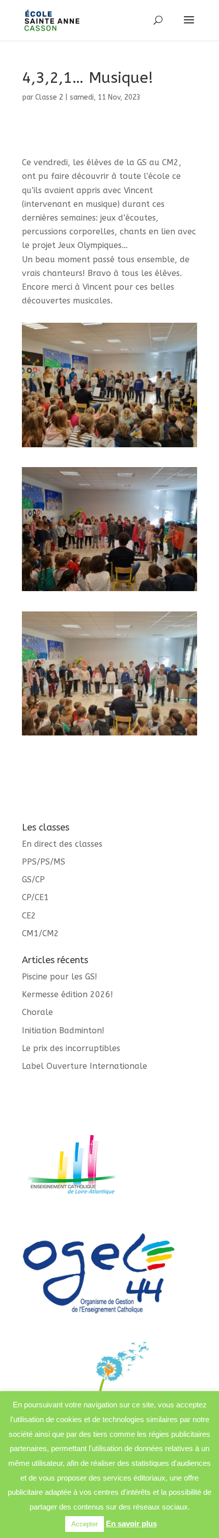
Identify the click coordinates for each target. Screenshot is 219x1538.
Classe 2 (49, 97)
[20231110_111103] (109, 735)
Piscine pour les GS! (59, 976)
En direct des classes (62, 844)
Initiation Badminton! (63, 1030)
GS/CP (33, 879)
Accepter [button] (84, 1524)
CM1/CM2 (40, 933)
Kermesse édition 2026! (67, 994)
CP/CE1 (35, 897)
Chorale (37, 1012)
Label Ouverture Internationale (84, 1066)
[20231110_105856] (109, 591)
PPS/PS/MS (43, 862)
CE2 (29, 915)
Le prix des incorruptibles (71, 1048)
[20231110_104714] (109, 447)
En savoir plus (131, 1523)
